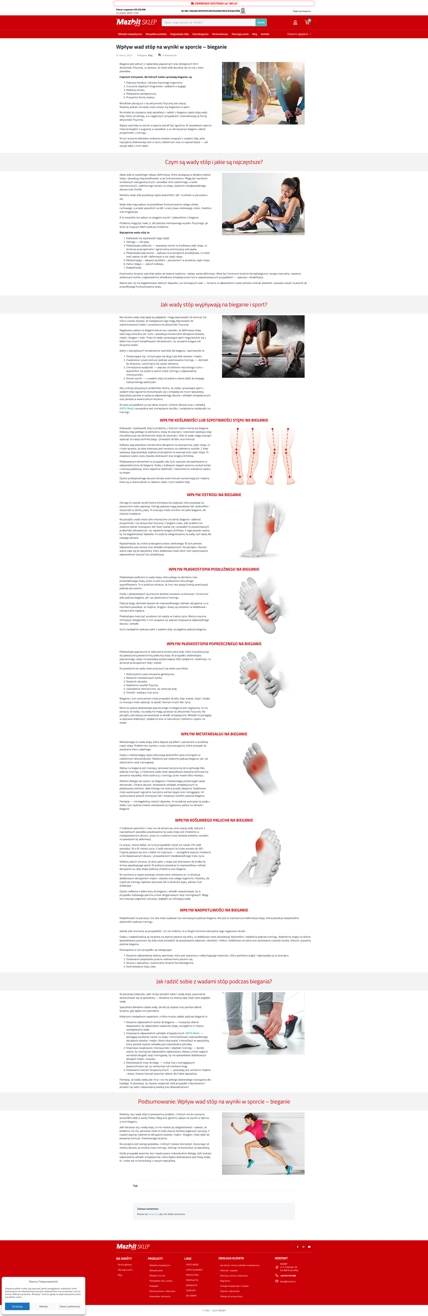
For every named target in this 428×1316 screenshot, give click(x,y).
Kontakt (265, 34)
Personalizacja (220, 34)
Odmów (43, 1306)
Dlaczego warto (240, 34)
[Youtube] (309, 1246)
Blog (254, 34)
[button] (309, 22)
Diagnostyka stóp (179, 34)
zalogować (153, 1214)
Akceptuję (17, 1306)
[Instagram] (303, 1246)
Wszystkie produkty (156, 34)
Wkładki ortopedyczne (130, 34)
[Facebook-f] (297, 1246)
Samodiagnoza (200, 34)
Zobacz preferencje (70, 1306)
